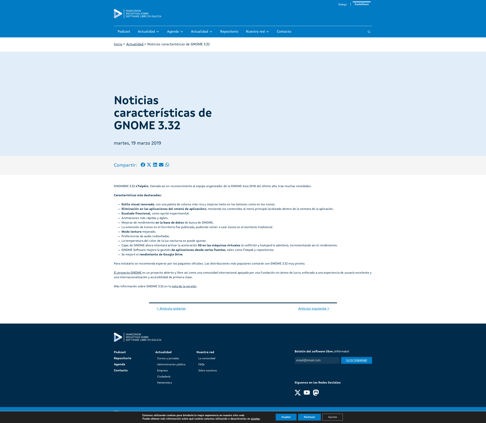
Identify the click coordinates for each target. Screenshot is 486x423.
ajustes (255, 419)
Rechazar (309, 417)
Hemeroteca (164, 382)
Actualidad (146, 31)
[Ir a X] (298, 394)
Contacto (284, 31)
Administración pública (171, 364)
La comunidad (206, 358)
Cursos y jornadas (168, 358)
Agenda (173, 31)
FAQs (201, 364)
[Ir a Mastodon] (316, 394)
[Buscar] (369, 32)
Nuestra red (255, 31)
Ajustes (332, 417)
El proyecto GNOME (128, 272)
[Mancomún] (137, 17)
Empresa (162, 370)
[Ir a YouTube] (307, 394)
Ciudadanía (163, 376)
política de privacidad (326, 367)
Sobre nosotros (207, 370)
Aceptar (286, 417)
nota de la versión (184, 286)
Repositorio (229, 31)
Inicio (118, 44)
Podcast (124, 31)
